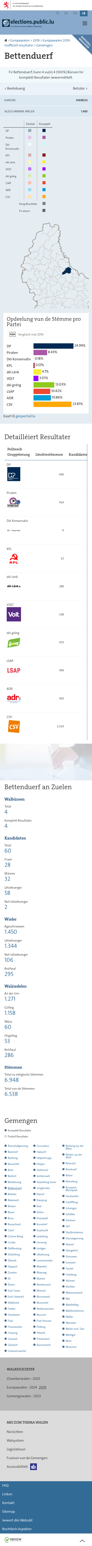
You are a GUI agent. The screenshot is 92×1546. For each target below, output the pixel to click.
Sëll (68, 1226)
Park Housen (44, 1321)
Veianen (70, 1280)
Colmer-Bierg (15, 1236)
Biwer (11, 1212)
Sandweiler (72, 1196)
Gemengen (44, 45)
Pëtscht (41, 1333)
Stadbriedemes (74, 1232)
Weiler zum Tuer (75, 1329)
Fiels (10, 1321)
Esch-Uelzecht (16, 1296)
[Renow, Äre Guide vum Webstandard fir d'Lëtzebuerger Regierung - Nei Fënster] (13, 1539)
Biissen (12, 1206)
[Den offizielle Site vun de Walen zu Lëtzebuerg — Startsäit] (29, 25)
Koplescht (42, 1230)
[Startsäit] (6, 40)
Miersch (41, 1290)
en (75, 13)
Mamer (41, 1278)
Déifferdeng (14, 1248)
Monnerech (43, 1296)
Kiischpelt (42, 1218)
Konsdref (42, 1224)
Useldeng (71, 1274)
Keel (39, 1206)
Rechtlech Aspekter (17, 1529)
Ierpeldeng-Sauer (46, 1182)
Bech (10, 1170)
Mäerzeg (41, 1272)
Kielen (40, 1212)
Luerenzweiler (45, 1260)
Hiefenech (42, 1170)
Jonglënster (43, 1188)
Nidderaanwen (45, 1309)
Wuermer (71, 1347)
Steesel (70, 1244)
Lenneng (41, 1242)
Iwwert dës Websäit (17, 1520)
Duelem (12, 1272)
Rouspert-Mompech (72, 1189)
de (66, 13)
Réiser (69, 1175)
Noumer (41, 1315)
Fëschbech (14, 1315)
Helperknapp (44, 1158)
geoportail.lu (25, 416)
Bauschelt (13, 1164)
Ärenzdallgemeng (18, 1146)
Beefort (12, 1176)
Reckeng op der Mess (75, 1147)
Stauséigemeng (74, 1238)
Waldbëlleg (72, 1305)
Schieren (70, 1220)
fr (57, 13)
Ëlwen (11, 1284)
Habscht (41, 1152)
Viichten (70, 1286)
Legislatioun (16, 1449)
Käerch (40, 1194)
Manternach (44, 1284)
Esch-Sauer (14, 1290)
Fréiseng (12, 1333)
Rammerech (44, 1345)
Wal (68, 1299)
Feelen (11, 1309)
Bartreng (13, 1158)
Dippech (12, 1266)
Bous (11, 1218)
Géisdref (12, 1345)
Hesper (41, 1164)
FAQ (5, 1485)
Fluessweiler (15, 1327)
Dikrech (12, 1260)
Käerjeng (42, 1200)
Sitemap (8, 1511)
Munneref (42, 1303)
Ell (9, 1278)
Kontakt (8, 1502)
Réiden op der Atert (74, 1156)
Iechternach (43, 1176)
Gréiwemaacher (17, 1351)
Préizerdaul (43, 1339)
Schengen (71, 1208)
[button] (85, 23)
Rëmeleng (71, 1181)
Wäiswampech (74, 1292)
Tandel (69, 1268)
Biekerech (13, 1200)
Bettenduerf (15, 1188)
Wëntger (70, 1335)
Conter (12, 1242)
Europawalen (20, 40)
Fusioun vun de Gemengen (27, 1458)
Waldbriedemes (75, 1311)
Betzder (80, 88)
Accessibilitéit (17, 1466)
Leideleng (42, 1236)
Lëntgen (41, 1248)
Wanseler (71, 1323)
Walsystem (15, 1440)
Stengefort (72, 1250)
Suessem (71, 1262)
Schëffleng (72, 1202)
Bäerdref (13, 1152)
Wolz (68, 1341)
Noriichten (15, 1431)
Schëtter (70, 1214)
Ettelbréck (13, 1303)
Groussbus (43, 1146)
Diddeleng (14, 1254)
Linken (7, 1494)
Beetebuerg (14, 88)
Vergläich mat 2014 (31, 334)
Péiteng (41, 1327)
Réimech (71, 1163)
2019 (36, 40)
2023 (36, 1378)
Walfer (69, 1317)
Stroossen (71, 1256)
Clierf (11, 1230)
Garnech (12, 1339)
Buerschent (14, 1224)
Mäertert (42, 1266)
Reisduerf (71, 1169)
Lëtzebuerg (43, 1254)
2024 (33, 1387)
